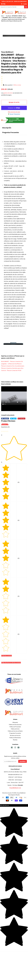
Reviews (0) (4, 424)
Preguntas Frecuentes (10, 132)
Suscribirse (23, 761)
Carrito (25, 4)
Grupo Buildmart (21, 793)
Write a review (17, 85)
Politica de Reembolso (15, 737)
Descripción (6, 128)
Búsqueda (15, 722)
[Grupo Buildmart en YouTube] (18, 747)
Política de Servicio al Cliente (15, 731)
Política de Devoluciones (15, 724)
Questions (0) (5, 427)
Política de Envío (15, 729)
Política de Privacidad (15, 726)
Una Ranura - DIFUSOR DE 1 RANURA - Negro (16, 15)
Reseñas (15, 740)
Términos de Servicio (15, 735)
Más (4, 4)
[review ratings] (1, 81)
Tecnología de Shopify (14, 795)
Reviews (4, 805)
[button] (2, 85)
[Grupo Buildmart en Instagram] (15, 747)
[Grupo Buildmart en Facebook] (12, 747)
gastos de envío (8, 93)
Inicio (2, 15)
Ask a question (8, 85)
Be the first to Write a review (12, 662)
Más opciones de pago (14, 112)
